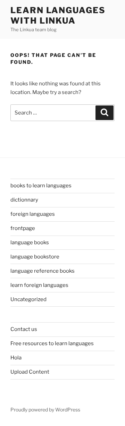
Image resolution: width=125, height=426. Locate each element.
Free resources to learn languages (52, 343)
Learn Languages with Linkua (58, 15)
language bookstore (34, 257)
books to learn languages (41, 185)
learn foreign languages (39, 285)
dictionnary (24, 200)
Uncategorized (28, 299)
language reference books (42, 271)
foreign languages (32, 214)
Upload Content (29, 372)
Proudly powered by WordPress (45, 409)
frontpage (22, 228)
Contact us (23, 329)
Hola (16, 358)
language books (29, 242)
